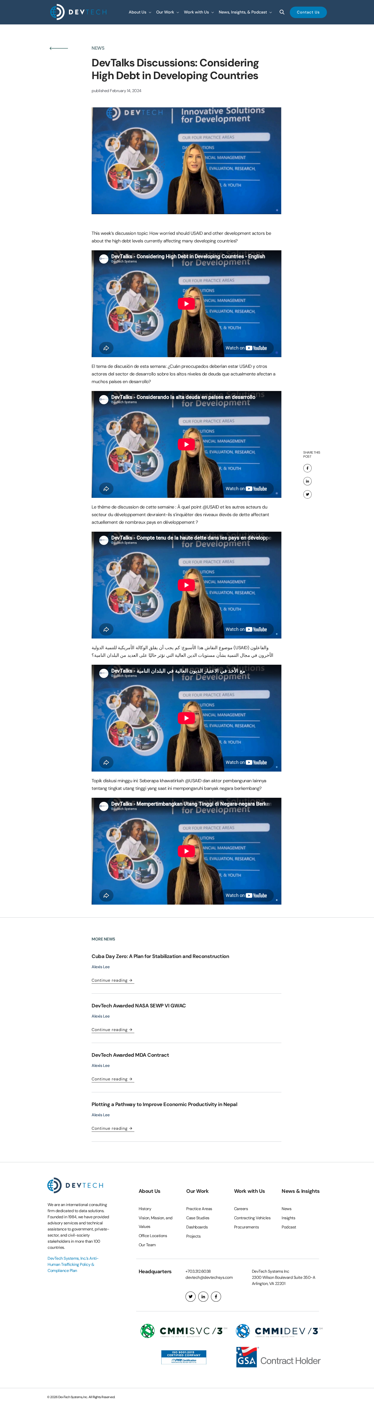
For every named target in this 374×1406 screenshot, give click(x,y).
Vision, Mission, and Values (155, 1222)
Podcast (289, 1227)
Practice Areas (199, 1208)
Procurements (246, 1227)
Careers (241, 1208)
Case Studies (197, 1218)
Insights (288, 1218)
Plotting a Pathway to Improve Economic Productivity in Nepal (165, 1104)
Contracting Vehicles (252, 1218)
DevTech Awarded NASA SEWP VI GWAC (139, 1005)
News (286, 1208)
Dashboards (197, 1227)
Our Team (147, 1245)
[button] (140, 12)
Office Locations (153, 1235)
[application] (148, 12)
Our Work (197, 1191)
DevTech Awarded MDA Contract (130, 1055)
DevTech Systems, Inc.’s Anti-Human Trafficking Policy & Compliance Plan (73, 1264)
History (145, 1208)
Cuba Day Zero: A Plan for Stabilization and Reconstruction (160, 956)
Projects (193, 1236)
